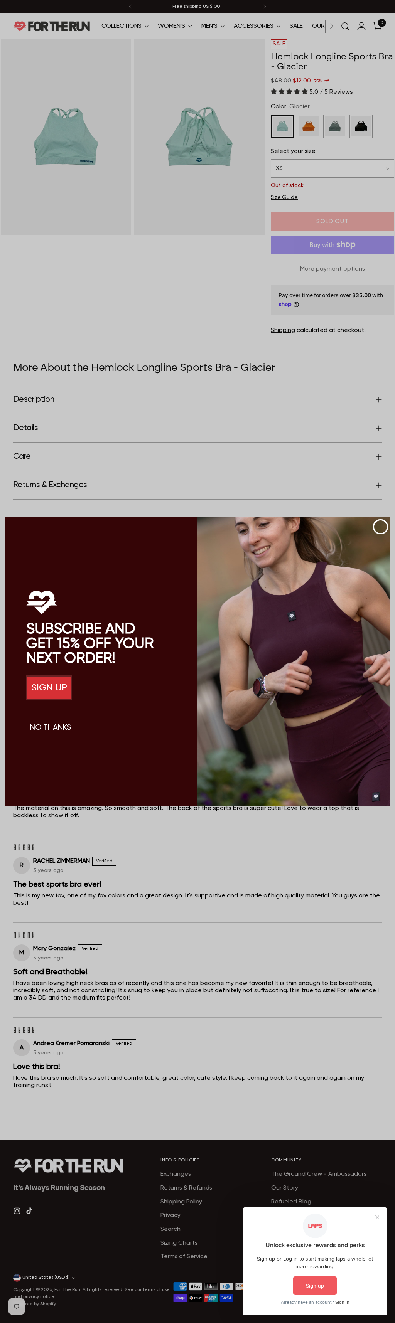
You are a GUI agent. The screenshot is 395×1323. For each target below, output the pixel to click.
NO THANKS (50, 728)
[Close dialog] (380, 527)
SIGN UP (49, 687)
